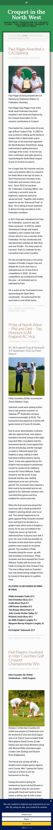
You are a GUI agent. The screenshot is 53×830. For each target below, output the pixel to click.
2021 (10, 308)
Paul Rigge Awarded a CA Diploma (26, 51)
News (23, 311)
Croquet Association (24, 308)
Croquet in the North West (26, 14)
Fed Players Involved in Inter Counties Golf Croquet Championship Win (26, 658)
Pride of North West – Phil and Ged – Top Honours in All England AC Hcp (25, 330)
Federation (14, 311)
